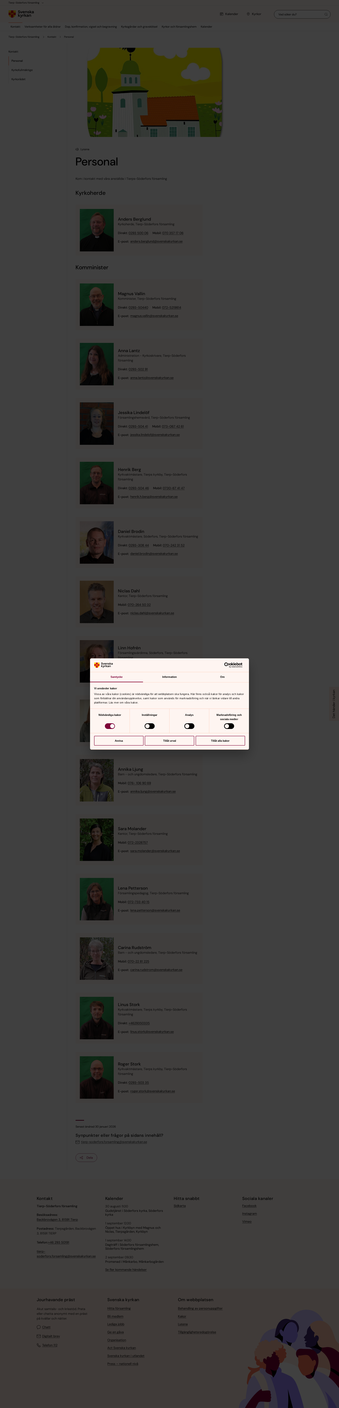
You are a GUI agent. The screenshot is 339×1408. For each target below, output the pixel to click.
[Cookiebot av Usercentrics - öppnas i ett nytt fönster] (229, 665)
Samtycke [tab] (117, 676)
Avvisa (119, 740)
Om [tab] (222, 676)
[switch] (150, 726)
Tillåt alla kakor (220, 740)
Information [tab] (169, 676)
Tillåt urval (169, 740)
